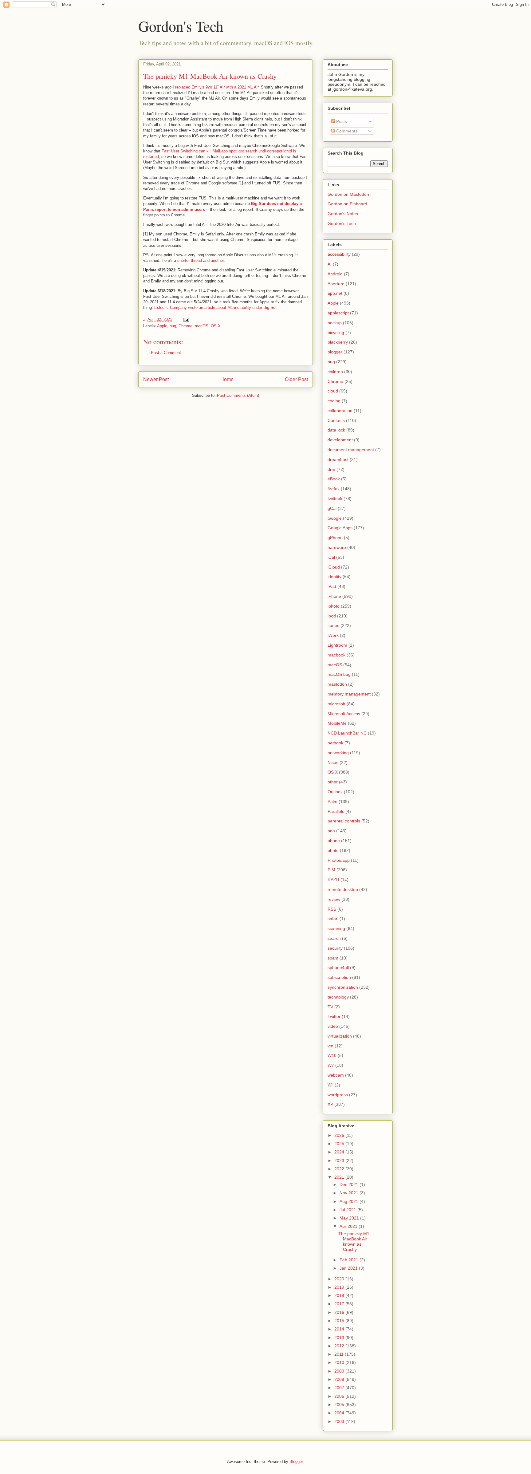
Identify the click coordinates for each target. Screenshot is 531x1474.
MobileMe (337, 723)
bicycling (336, 332)
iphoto (334, 606)
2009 (339, 1371)
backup (335, 322)
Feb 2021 (350, 1259)
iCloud (334, 567)
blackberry (338, 342)
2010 (339, 1362)
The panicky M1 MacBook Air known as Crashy (353, 1241)
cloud (333, 390)
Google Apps (340, 527)
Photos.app (339, 860)
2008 (339, 1379)
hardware (337, 547)
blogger (335, 351)
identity (334, 576)
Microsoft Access (344, 713)
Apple (162, 326)
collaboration (340, 410)
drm (331, 469)
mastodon (337, 684)
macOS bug (339, 674)
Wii (330, 1084)
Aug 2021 (350, 1201)
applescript (338, 312)
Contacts (336, 420)
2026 (339, 1135)
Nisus (333, 762)
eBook (334, 478)
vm (330, 1045)
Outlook (335, 791)
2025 (339, 1143)
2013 (339, 1337)
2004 (339, 1412)
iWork (333, 635)
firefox (334, 488)
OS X (216, 326)
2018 (339, 1295)
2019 (339, 1287)
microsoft (336, 703)
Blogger (296, 1461)
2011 (339, 1354)
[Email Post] (185, 319)
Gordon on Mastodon (348, 194)
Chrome (185, 326)
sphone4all (338, 967)
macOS (201, 326)
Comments (346, 130)
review (334, 899)
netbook (335, 742)
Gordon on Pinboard (347, 203)
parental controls (344, 820)
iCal (331, 557)
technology (338, 997)
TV (330, 1006)
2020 (339, 1278)
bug (173, 326)
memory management (349, 694)
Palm (332, 801)
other (333, 781)
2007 (339, 1387)
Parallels (336, 811)
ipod (332, 615)
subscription (339, 977)
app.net (335, 293)
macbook (336, 654)
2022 (339, 1168)
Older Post (296, 379)
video (333, 1026)
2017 (339, 1303)
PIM (331, 869)
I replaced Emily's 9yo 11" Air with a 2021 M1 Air (215, 87)
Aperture (336, 283)
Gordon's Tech (180, 26)
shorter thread (189, 260)
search (334, 938)
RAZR (333, 879)
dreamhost (338, 459)
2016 (339, 1312)
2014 (339, 1328)
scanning (336, 928)
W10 (332, 1055)
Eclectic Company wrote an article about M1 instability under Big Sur (215, 307)
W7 (331, 1065)
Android (335, 273)
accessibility (339, 254)
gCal (332, 508)
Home (227, 379)
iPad (332, 586)
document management (351, 449)
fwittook (335, 498)
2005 (339, 1404)
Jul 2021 (348, 1209)
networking (338, 752)
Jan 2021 (349, 1268)
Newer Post (156, 379)
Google (335, 518)
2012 (339, 1345)
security (335, 948)
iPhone (334, 596)
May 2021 (350, 1218)
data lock (336, 430)
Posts (341, 121)
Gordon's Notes (343, 213)
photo (333, 850)
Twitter (334, 1016)
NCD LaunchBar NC (347, 733)
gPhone (335, 537)
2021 (339, 1177)
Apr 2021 (349, 1226)
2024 (339, 1151)
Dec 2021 (350, 1184)
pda (331, 830)
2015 (339, 1320)
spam (333, 958)
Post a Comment (166, 352)
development (340, 439)
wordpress (338, 1094)
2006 (339, 1396)
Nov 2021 (350, 1192)
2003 (339, 1421)
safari (333, 918)
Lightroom (337, 645)
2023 (339, 1160)
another (217, 260)
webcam (336, 1075)
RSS (332, 909)
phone (334, 840)
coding (334, 400)
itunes (333, 625)
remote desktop (343, 889)
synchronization (343, 987)
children (335, 371)
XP (330, 1104)
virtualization (340, 1036)
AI (330, 264)
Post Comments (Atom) (238, 395)
